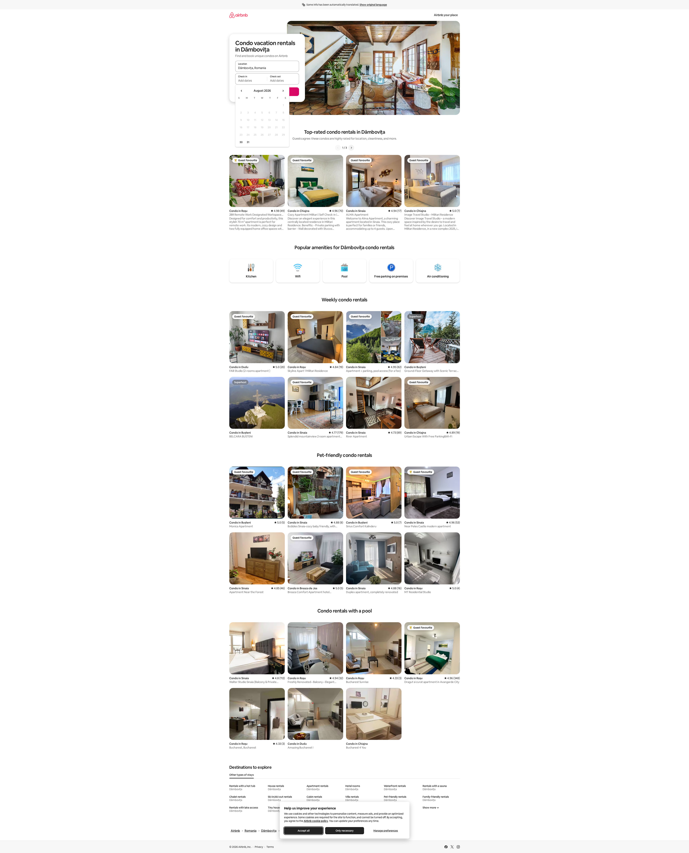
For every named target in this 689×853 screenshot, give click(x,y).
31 (248, 142)
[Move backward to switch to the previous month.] (241, 91)
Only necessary (345, 830)
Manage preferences (385, 830)
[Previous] (338, 148)
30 (241, 142)
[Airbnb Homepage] (238, 15)
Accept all (303, 830)
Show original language (373, 4)
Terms (270, 846)
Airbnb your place (446, 15)
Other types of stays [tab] (241, 774)
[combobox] (267, 68)
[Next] (351, 148)
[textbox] (251, 80)
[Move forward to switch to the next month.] (283, 91)
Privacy (259, 846)
